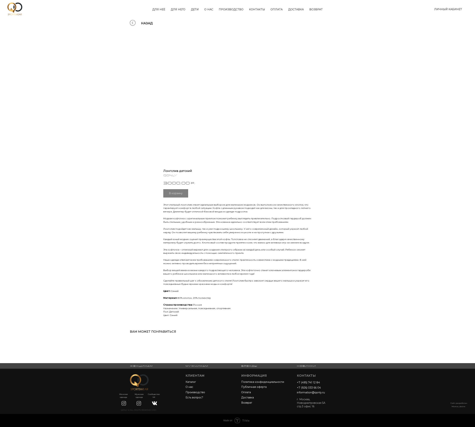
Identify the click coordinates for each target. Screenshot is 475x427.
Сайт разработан (459, 403)
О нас (208, 9)
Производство (231, 9)
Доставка (296, 9)
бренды (249, 366)
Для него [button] (178, 9)
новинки (306, 366)
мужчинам (197, 366)
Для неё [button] (158, 9)
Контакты (257, 9)
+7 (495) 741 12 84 (308, 382)
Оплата (277, 9)
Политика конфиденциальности (262, 382)
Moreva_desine (458, 406)
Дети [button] (195, 9)
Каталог (191, 382)
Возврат (316, 9)
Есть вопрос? (194, 397)
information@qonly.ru (311, 392)
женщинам (141, 366)
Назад (147, 23)
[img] (124, 403)
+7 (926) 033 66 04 (309, 387)
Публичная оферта (254, 387)
